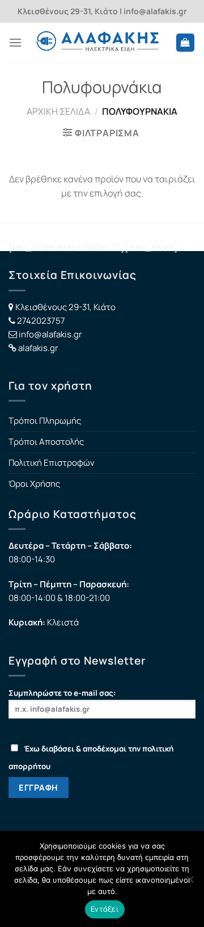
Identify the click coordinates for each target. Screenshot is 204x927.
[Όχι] (190, 883)
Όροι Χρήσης (34, 484)
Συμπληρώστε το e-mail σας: (62, 693)
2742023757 (41, 321)
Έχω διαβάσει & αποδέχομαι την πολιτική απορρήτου (90, 757)
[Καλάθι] (185, 43)
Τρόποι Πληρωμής (44, 421)
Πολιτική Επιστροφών (51, 463)
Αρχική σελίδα (58, 111)
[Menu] (15, 42)
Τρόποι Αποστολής (46, 442)
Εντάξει (105, 909)
